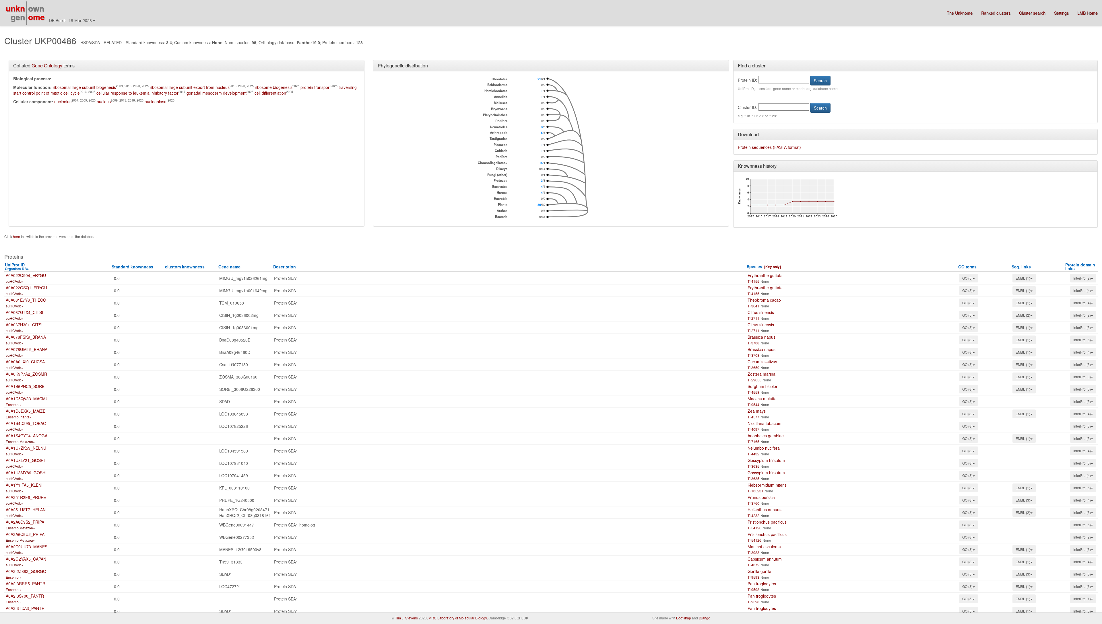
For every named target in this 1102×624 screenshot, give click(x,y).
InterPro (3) (1082, 327)
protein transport (315, 87)
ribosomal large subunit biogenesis (84, 87)
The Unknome (960, 13)
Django (704, 617)
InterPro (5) (1082, 339)
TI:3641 (753, 305)
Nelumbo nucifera (764, 448)
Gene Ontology (47, 65)
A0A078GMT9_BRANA (26, 349)
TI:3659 (753, 367)
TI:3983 (753, 552)
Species (754, 266)
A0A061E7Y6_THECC (26, 300)
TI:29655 (754, 379)
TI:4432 (753, 453)
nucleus (104, 101)
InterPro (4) (1082, 290)
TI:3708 (753, 342)
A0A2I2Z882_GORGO (26, 571)
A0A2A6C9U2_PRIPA (25, 534)
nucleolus (62, 101)
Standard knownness (132, 267)
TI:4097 (753, 429)
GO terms (967, 267)
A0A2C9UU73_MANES (26, 546)
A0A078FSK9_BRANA (26, 337)
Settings (1061, 13)
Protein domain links (1080, 266)
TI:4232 (753, 515)
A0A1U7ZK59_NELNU (26, 448)
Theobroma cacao (764, 300)
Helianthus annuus (764, 509)
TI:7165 (753, 441)
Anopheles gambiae (766, 435)
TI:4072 (753, 564)
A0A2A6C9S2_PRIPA (25, 522)
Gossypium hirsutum (766, 460)
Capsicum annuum (765, 559)
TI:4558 (753, 392)
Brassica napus (761, 337)
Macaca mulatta (762, 398)
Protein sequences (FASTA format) (769, 147)
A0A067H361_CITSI (24, 324)
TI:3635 (753, 466)
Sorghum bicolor (762, 386)
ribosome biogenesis (273, 87)
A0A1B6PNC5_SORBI (26, 386)
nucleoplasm (156, 101)
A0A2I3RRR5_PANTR (25, 583)
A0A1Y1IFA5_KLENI (24, 485)
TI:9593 (753, 577)
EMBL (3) (1023, 500)
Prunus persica (761, 497)
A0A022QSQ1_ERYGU (26, 287)
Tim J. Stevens (406, 617)
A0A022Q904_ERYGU (26, 275)
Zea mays (757, 411)
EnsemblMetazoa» (20, 441)
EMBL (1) (1023, 278)
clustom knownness (185, 267)
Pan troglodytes (762, 583)
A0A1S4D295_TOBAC (26, 423)
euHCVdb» (14, 281)
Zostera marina (761, 374)
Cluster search (1032, 13)
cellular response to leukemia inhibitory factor (137, 93)
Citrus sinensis (761, 312)
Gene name (229, 267)
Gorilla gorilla (759, 571)
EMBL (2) (1023, 315)
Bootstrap (683, 617)
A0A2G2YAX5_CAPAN (26, 559)
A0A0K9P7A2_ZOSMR (26, 374)
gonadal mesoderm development (217, 93)
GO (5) (967, 278)
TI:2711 (753, 318)
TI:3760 (753, 503)
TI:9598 (753, 589)
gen (18, 17)
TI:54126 (754, 527)
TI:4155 (753, 281)
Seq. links (1021, 267)
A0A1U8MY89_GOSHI (26, 472)
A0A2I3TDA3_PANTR (25, 608)
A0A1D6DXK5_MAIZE (25, 411)
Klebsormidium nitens (767, 485)
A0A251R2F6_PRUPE (26, 497)
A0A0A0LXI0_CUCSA (25, 361)
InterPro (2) (1082, 278)
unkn (15, 8)
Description (284, 267)
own (36, 8)
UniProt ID (17, 266)
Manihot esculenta (764, 546)
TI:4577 (753, 416)
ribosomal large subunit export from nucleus (190, 87)
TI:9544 (753, 404)
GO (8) (967, 290)
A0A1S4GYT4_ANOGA (26, 435)
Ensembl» (14, 404)
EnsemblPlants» (18, 416)
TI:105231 (755, 490)
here (17, 236)
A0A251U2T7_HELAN (26, 509)
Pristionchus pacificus (767, 522)
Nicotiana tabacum (764, 423)
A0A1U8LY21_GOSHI (25, 460)
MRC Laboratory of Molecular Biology (457, 617)
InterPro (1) (1082, 598)
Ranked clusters (995, 13)
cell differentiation (270, 93)
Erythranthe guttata (765, 275)
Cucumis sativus (762, 361)
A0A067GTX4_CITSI (24, 312)
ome (36, 17)
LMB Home (1087, 13)
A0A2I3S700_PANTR (25, 596)
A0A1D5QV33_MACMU (27, 398)
